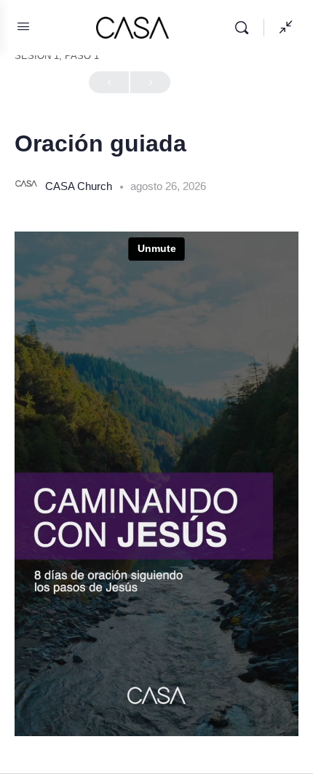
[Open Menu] (23, 26)
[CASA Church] (26, 185)
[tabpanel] (156, 484)
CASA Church (80, 186)
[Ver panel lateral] (282, 27)
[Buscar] (245, 27)
